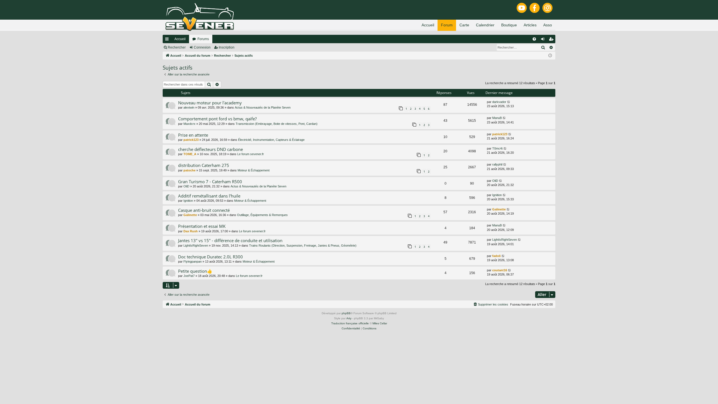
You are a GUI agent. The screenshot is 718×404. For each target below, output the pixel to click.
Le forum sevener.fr (250, 154)
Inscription (226, 47)
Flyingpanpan (192, 261)
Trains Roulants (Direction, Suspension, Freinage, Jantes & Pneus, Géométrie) (302, 245)
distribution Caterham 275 (203, 165)
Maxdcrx (189, 123)
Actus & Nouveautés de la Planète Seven (263, 107)
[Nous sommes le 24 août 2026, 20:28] (550, 55)
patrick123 (191, 139)
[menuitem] (534, 39)
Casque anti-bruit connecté (204, 210)
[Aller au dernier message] (509, 102)
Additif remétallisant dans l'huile (209, 196)
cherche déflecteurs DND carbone (210, 149)
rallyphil (497, 164)
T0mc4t (497, 148)
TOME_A (189, 154)
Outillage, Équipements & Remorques (262, 215)
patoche (189, 170)
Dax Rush (190, 231)
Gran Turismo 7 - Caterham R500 (210, 181)
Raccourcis (168, 40)
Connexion (202, 47)
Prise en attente (193, 135)
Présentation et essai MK (201, 226)
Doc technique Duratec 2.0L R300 (210, 257)
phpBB (346, 313)
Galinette (190, 215)
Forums (203, 39)
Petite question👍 (195, 271)
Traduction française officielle (350, 323)
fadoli (496, 256)
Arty (348, 318)
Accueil (180, 39)
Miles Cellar (379, 323)
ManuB (497, 118)
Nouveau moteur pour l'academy (210, 102)
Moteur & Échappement (254, 170)
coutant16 (499, 270)
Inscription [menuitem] (552, 40)
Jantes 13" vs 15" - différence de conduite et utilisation (230, 240)
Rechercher (177, 47)
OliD (186, 186)
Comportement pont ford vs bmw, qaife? (217, 118)
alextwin (188, 107)
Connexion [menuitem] (544, 40)
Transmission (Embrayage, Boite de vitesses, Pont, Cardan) (276, 123)
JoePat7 (189, 275)
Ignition (188, 200)
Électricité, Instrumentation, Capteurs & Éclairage (271, 139)
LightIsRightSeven (195, 245)
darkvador (499, 102)
